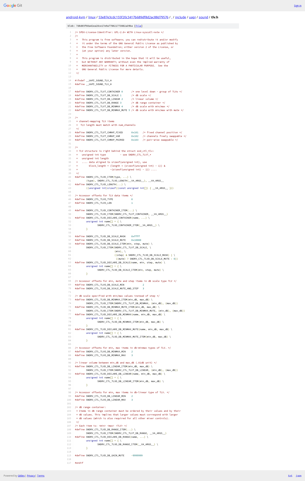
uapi (192, 17)
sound (203, 17)
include (180, 17)
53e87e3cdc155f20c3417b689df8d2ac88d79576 (133, 17)
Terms (40, 475)
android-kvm (75, 17)
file (138, 25)
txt (290, 475)
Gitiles (21, 475)
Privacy (31, 475)
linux (91, 17)
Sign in (297, 5)
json (298, 475)
